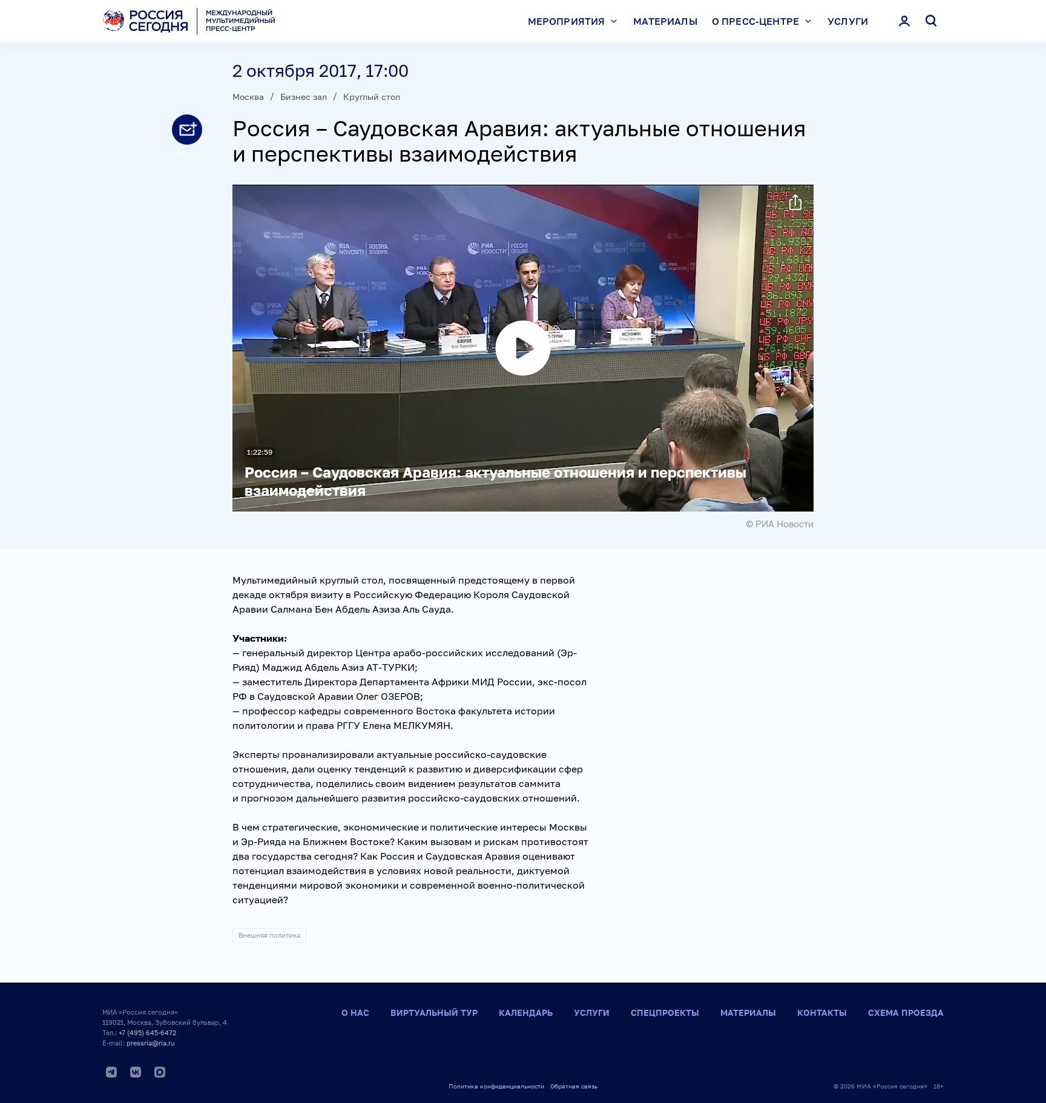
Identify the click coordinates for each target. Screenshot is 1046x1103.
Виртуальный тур (434, 1012)
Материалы (665, 21)
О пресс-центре (755, 21)
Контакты (822, 1012)
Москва (248, 96)
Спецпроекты (665, 1012)
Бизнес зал (303, 96)
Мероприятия (566, 21)
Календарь (526, 1012)
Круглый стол (371, 96)
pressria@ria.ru (151, 1043)
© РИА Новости (780, 523)
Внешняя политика (269, 935)
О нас (355, 1012)
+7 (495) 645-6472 (147, 1032)
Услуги (847, 21)
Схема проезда (906, 1012)
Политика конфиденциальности (496, 1086)
